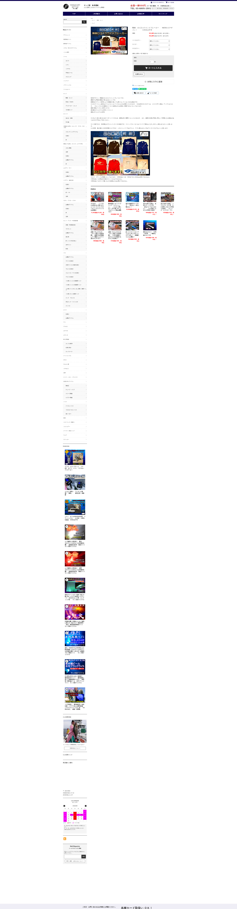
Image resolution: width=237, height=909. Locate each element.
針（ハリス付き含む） (71, 240)
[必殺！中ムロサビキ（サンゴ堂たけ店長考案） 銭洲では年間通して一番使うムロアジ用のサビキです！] (97, 225)
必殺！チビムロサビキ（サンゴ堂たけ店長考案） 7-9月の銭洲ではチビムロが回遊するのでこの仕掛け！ (114, 235)
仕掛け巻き (68, 347)
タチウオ (65, 330)
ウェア (93, 23)
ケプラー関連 (69, 397)
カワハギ (65, 335)
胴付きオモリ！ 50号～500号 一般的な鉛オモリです (149, 233)
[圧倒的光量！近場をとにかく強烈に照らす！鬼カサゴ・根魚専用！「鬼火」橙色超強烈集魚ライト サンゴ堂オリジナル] (75, 612)
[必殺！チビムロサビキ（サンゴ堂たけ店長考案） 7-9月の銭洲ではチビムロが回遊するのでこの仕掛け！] (115, 225)
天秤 (67, 152)
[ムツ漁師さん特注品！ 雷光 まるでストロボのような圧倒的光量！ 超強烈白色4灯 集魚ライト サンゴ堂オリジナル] (75, 532)
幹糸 (67, 248)
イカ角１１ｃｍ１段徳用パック (73, 280)
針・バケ (68, 192)
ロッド (93, 20)
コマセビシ (66, 368)
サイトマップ (163, 14)
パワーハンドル (67, 85)
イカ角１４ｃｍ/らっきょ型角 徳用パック (76, 289)
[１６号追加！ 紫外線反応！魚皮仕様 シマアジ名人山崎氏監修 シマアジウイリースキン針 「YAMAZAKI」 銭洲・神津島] (75, 695)
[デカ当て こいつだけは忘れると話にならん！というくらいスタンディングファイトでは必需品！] (97, 197)
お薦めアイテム (70, 160)
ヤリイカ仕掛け (70, 261)
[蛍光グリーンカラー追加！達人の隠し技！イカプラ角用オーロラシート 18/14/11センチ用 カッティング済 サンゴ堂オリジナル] (75, 585)
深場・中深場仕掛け (71, 225)
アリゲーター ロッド (71, 105)
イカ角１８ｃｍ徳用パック (72, 294)
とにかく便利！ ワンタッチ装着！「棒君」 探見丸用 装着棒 (74, 493)
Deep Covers (69, 102)
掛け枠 (67, 236)
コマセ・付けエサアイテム (70, 48)
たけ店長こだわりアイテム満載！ (94, 7)
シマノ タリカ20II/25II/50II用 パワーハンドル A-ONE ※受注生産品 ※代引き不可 (75, 518)
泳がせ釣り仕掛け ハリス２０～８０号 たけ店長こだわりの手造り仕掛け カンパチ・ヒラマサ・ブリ (167, 207)
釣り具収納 (66, 339)
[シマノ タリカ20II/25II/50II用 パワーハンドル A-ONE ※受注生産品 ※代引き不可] (75, 507)
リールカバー (66, 89)
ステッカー (66, 439)
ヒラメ (65, 310)
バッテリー (66, 80)
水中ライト (68, 244)
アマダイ (65, 326)
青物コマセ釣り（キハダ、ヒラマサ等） (73, 143)
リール (65, 56)
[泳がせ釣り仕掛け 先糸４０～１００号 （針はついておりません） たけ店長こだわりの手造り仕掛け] (150, 197)
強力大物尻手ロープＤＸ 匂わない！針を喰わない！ (132, 205)
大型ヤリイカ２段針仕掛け (72, 265)
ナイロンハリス (70, 406)
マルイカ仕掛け (70, 269)
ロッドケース (69, 351)
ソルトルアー (66, 426)
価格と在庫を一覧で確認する (140, 53)
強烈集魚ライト (67, 39)
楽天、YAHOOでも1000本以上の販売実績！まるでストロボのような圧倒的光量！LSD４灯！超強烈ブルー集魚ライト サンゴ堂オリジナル (74, 651)
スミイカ (68, 305)
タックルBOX (69, 343)
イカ (65, 252)
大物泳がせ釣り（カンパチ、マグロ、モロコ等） (74, 127)
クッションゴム (67, 355)
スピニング (68, 76)
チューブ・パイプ (70, 389)
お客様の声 (140, 14)
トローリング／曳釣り (69, 422)
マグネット (68, 229)
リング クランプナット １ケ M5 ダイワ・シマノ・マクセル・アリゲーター (75, 468)
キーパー (65, 114)
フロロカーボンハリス (71, 410)
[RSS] (64, 839)
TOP (74, 14)
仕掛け (67, 135)
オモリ (65, 360)
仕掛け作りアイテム (68, 381)
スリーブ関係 (69, 393)
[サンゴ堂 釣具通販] (71, 6)
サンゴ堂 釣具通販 (91, 5)
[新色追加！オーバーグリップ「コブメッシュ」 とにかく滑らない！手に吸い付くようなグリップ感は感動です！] (115, 197)
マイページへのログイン (158, 2)
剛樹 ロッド (100, 20)
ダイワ (67, 60)
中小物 (67, 122)
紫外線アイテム (67, 43)
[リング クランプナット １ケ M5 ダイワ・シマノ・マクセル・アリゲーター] (75, 457)
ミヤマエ (68, 68)
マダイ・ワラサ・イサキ (69, 200)
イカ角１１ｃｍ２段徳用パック (73, 284)
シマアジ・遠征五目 (68, 180)
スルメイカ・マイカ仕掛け (72, 273)
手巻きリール (69, 72)
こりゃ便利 (66, 52)
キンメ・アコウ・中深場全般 (70, 220)
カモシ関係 (68, 148)
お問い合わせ (118, 14)
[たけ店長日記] (75, 742)
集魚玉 (67, 385)
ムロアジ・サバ (67, 168)
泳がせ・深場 (69, 118)
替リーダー (68, 414)
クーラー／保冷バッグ (69, 430)
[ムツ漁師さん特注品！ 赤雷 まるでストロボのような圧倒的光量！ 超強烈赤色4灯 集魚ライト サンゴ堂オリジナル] (75, 558)
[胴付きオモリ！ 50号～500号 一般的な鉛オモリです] (150, 225)
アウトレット (66, 35)
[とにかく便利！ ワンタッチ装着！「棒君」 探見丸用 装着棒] (75, 482)
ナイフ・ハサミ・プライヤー (70, 377)
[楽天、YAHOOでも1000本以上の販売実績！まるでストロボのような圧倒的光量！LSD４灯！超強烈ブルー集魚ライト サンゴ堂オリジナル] (75, 638)
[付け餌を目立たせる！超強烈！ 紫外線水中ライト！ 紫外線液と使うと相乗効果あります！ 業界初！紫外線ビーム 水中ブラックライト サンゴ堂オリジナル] (75, 666)
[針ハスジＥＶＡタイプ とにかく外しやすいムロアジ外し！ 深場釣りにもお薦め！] (132, 225)
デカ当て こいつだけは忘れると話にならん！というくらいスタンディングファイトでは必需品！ (97, 207)
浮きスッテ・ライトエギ (72, 301)
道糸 (64, 418)
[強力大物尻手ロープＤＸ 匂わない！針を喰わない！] (132, 197)
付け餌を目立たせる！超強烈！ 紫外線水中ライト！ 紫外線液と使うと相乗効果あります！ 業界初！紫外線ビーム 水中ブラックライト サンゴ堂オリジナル (74, 679)
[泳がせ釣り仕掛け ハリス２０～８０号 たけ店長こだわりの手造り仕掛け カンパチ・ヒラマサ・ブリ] (167, 197)
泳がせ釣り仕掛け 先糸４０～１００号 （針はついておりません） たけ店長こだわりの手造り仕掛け (149, 207)
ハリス (65, 401)
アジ (64, 322)
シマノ (67, 64)
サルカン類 (66, 364)
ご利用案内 (96, 14)
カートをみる (171, 2)
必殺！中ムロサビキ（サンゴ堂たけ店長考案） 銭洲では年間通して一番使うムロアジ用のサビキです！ (97, 235)
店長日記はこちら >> (75, 748)
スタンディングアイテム (72, 131)
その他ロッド (69, 109)
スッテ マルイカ (70, 298)
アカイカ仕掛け (70, 277)
